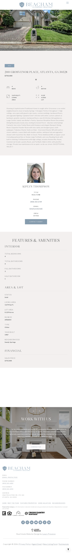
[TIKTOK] (44, 522)
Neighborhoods (58, 503)
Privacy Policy (25, 544)
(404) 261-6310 (7, 489)
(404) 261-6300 (7, 483)
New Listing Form (50, 544)
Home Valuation (44, 503)
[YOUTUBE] (36, 522)
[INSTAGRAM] (27, 522)
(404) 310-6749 (36, 202)
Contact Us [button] (36, 447)
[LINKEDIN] (32, 522)
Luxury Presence (49, 534)
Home (4, 503)
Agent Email (37, 544)
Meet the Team (13, 503)
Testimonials (64, 544)
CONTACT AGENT (36, 221)
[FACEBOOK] (23, 522)
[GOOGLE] (49, 522)
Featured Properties (28, 503)
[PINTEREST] (40, 522)
